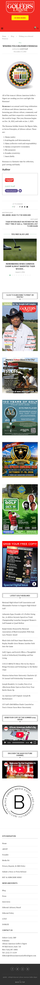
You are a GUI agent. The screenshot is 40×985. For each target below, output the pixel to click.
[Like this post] (15, 207)
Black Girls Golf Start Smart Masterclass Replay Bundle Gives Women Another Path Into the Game (18, 643)
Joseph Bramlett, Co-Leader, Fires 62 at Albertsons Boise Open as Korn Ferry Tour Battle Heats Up (18, 687)
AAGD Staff (24, 49)
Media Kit (5, 860)
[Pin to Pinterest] (24, 207)
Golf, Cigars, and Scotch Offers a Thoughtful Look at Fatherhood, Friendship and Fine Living (19, 655)
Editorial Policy (8, 913)
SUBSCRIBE (20, 17)
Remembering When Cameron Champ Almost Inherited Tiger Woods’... (20, 266)
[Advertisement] (21, 22)
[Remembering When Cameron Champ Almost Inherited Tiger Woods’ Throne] (20, 250)
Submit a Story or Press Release (14, 872)
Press (4, 896)
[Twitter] (17, 969)
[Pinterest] (27, 969)
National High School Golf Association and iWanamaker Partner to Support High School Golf (19, 605)
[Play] (5, 742)
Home (4, 36)
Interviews (6, 902)
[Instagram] (22, 969)
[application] (20, 735)
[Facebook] (12, 969)
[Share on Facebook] (19, 207)
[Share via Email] (27, 207)
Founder (5, 855)
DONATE (5, 924)
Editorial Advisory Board (11, 907)
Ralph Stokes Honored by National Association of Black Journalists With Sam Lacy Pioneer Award (18, 632)
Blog (12, 36)
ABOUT (5, 849)
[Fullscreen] (35, 742)
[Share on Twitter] (22, 207)
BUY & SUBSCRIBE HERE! (12, 877)
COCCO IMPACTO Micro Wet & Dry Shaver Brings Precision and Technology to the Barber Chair (20, 667)
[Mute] (31, 742)
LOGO (4, 919)
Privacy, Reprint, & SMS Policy (13, 866)
